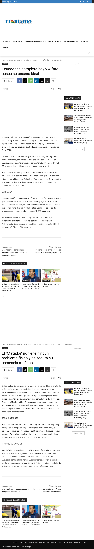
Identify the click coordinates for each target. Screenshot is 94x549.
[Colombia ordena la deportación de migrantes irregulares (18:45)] (68, 141)
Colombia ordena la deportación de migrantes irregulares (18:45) (83, 141)
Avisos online (52, 542)
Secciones (10, 60)
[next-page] (7, 296)
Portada (14, 542)
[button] (89, 53)
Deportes (18, 60)
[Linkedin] (36, 80)
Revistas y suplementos (37, 542)
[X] (90, 1)
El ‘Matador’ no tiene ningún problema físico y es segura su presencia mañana (14, 252)
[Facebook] (80, 1)
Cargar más (77, 149)
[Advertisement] (63, 22)
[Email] (41, 80)
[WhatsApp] (30, 80)
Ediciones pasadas (65, 542)
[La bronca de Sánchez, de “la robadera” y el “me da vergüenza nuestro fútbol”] (31, 275)
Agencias (77, 542)
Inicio (3, 60)
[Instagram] (84, 1)
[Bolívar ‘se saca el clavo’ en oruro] (51, 275)
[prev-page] (3, 296)
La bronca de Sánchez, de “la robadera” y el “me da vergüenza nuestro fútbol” (31, 286)
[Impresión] (47, 80)
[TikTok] (87, 1)
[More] (53, 80)
